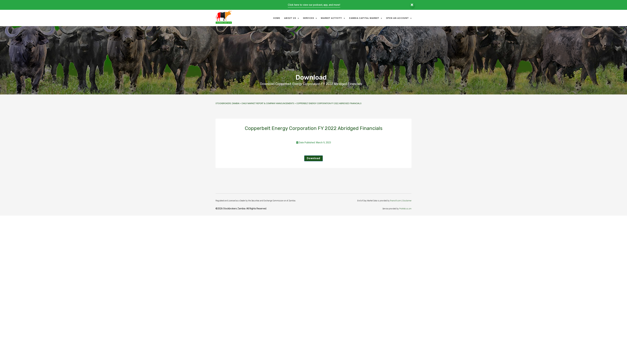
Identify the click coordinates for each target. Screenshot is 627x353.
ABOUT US (290, 18)
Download (313, 158)
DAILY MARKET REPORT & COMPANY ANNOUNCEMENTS (268, 103)
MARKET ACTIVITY (331, 18)
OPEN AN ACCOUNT (397, 18)
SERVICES (308, 18)
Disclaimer (406, 201)
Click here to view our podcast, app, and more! (314, 4)
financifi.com (395, 201)
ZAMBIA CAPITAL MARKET (364, 18)
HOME (276, 18)
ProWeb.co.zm (405, 209)
